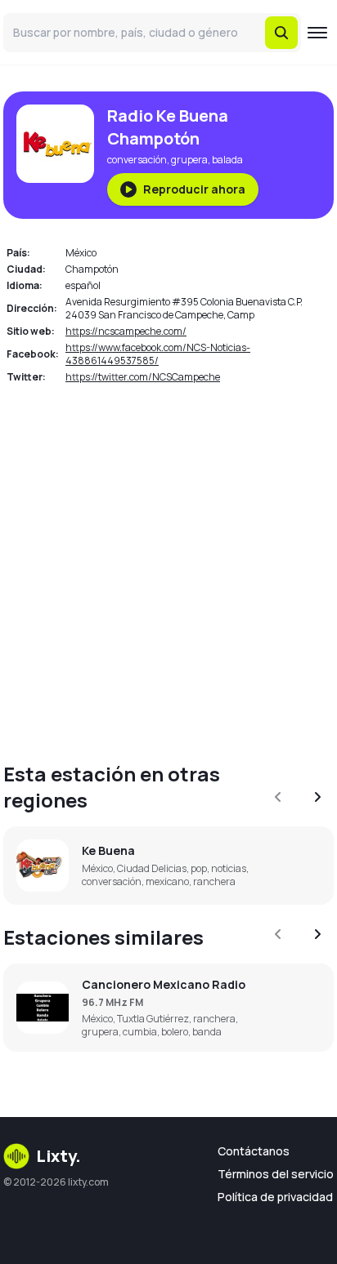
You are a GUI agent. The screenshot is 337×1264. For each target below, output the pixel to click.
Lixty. (58, 1156)
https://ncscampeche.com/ (125, 331)
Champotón (92, 269)
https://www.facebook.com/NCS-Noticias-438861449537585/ (157, 353)
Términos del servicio (276, 1174)
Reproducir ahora (194, 189)
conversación (137, 160)
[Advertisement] (168, 566)
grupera (189, 160)
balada (227, 160)
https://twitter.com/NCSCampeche (142, 377)
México (81, 253)
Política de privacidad (275, 1196)
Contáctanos (254, 1151)
